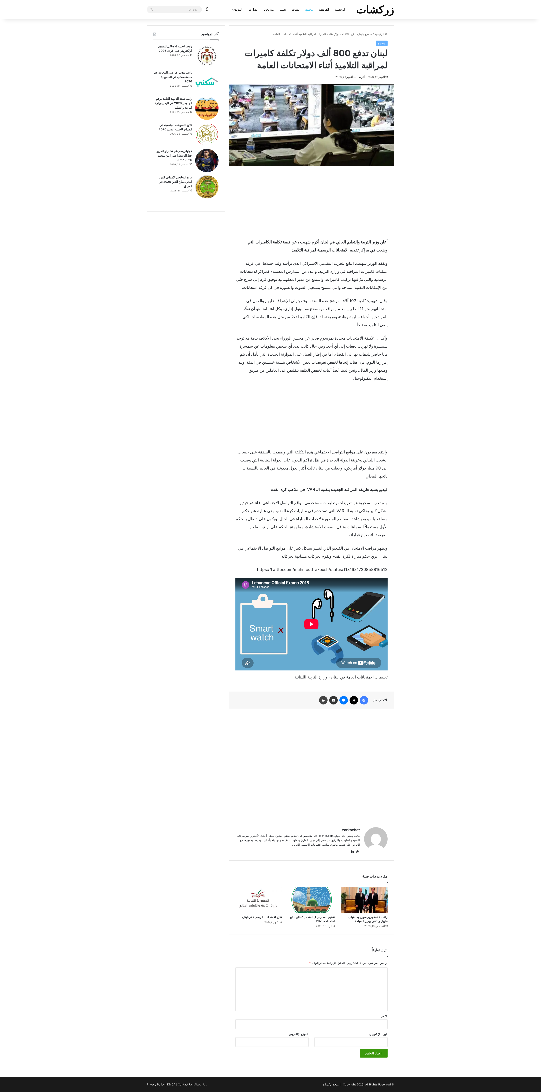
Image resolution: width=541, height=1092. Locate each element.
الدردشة (324, 9)
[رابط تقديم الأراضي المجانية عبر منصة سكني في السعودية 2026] (207, 82)
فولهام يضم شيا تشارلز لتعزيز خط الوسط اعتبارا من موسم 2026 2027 (174, 155)
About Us (200, 1084)
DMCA (171, 1084)
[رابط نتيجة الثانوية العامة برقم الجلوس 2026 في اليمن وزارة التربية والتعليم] (207, 108)
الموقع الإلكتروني (299, 1034)
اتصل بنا (253, 9)
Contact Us (185, 1084)
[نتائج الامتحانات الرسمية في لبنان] (258, 900)
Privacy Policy (156, 1084)
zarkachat (351, 830)
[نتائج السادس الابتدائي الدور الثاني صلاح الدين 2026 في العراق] (207, 186)
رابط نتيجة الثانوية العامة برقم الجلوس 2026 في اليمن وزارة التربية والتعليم (173, 103)
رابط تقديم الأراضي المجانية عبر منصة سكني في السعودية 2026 (172, 77)
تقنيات (295, 9)
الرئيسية (340, 9)
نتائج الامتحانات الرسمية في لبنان (262, 917)
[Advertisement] (311, 202)
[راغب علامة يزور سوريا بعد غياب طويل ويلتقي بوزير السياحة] (364, 900)
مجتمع (309, 9)
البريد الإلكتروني (378, 1034)
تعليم (283, 9)
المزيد (238, 9)
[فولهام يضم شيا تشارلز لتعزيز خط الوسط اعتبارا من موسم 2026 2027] (207, 160)
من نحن (269, 9)
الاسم (384, 1016)
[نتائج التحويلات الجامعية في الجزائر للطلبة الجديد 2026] (207, 134)
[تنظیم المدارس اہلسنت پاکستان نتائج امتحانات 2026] (311, 900)
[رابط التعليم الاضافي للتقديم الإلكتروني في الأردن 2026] (207, 55)
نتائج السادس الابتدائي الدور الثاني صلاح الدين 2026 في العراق (175, 181)
